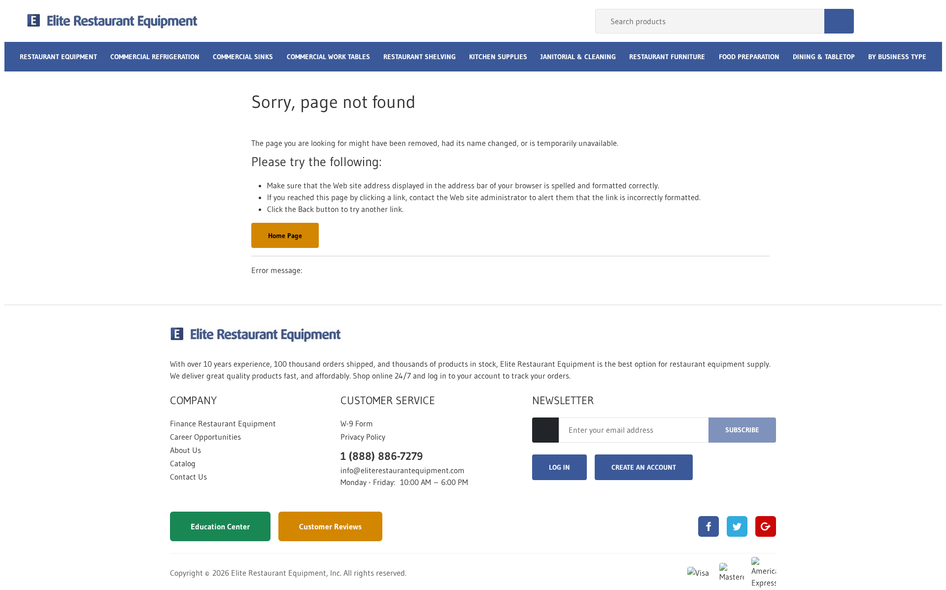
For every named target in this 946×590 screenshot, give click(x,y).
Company (193, 400)
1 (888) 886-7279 (381, 456)
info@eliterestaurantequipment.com (402, 470)
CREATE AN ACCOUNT (643, 467)
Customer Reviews (330, 526)
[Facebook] (708, 526)
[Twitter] (737, 526)
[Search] (839, 21)
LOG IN (559, 467)
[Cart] (909, 21)
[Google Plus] (765, 526)
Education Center (220, 526)
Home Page (285, 235)
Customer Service (387, 400)
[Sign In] (872, 21)
